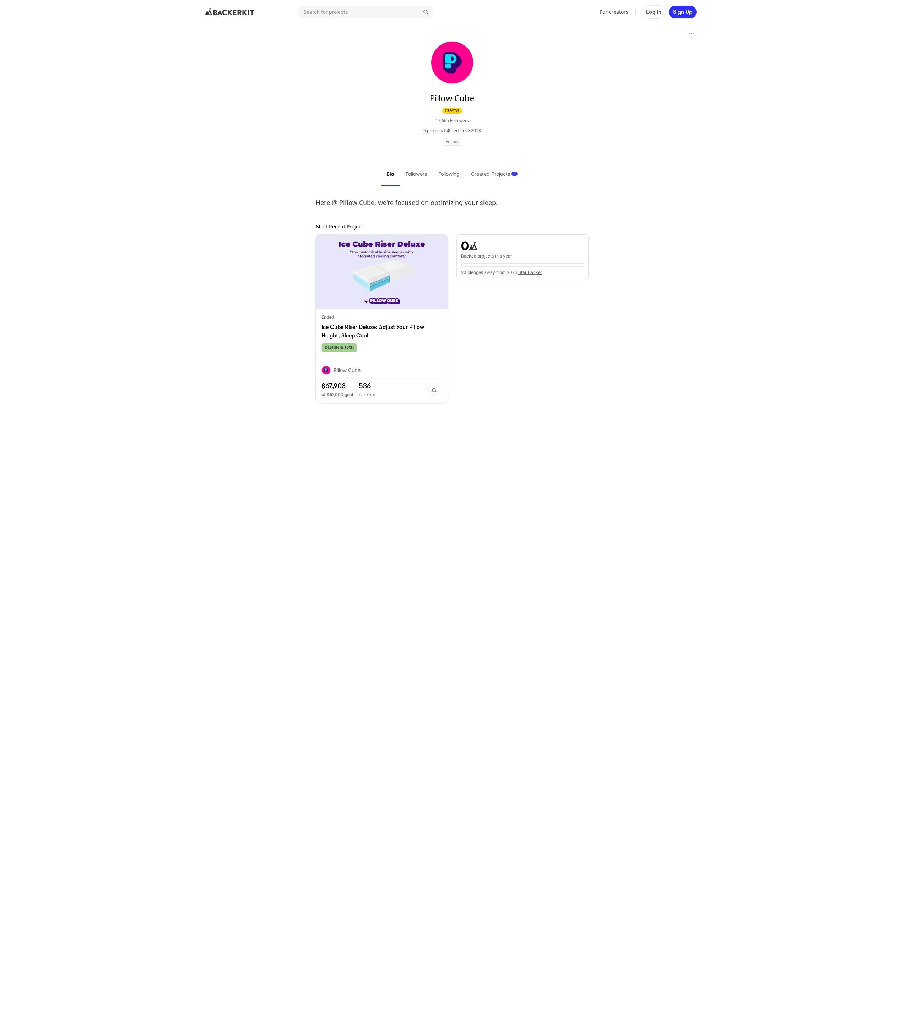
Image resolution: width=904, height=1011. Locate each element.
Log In (653, 12)
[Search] (426, 12)
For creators (614, 12)
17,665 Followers (452, 121)
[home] (230, 12)
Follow (452, 142)
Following (449, 174)
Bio (390, 174)
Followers (416, 174)
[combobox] (365, 12)
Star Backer (530, 272)
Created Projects (493, 174)
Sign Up (682, 12)
